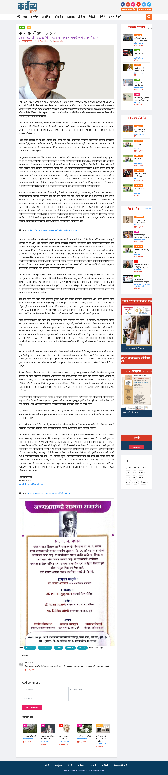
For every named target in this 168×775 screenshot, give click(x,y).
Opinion (138, 126)
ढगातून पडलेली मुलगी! (29, 736)
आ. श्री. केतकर (139, 225)
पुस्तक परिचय (139, 171)
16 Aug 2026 (139, 195)
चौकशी (93, 766)
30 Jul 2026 (139, 288)
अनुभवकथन (139, 141)
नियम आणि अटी (120, 766)
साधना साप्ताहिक (129, 9)
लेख (29, 27)
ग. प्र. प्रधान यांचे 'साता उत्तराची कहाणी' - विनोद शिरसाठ (49, 493)
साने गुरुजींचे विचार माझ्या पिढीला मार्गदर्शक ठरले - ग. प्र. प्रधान (52, 230)
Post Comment (32, 707)
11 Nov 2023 (139, 90)
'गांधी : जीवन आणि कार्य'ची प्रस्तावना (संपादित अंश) (101, 739)
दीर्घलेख (136, 467)
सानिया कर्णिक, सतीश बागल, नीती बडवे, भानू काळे (142, 285)
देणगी (70, 766)
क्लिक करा (136, 447)
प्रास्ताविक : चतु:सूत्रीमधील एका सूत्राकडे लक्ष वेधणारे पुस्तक (141, 100)
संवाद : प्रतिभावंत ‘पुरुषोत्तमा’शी (64, 737)
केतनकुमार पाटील (140, 240)
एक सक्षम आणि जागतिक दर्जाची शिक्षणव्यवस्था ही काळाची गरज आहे (141, 267)
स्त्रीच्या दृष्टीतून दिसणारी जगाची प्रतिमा (140, 175)
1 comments (58, 41)
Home (23, 17)
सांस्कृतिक (59, 17)
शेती (134, 472)
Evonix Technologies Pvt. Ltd (80, 770)
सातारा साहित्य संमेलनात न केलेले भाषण (48, 737)
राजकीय (34, 17)
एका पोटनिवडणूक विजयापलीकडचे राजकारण (141, 236)
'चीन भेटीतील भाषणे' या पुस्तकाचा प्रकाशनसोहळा (141, 280)
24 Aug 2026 (139, 136)
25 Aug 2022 (42, 41)
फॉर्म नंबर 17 (138, 144)
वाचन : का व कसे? (139, 53)
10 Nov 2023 (139, 75)
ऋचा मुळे (138, 179)
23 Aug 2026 (139, 151)
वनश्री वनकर (139, 149)
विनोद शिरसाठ (26, 41)
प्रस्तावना (99, 726)
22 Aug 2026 (139, 166)
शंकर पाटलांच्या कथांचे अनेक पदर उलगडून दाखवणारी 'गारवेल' (140, 222)
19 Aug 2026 (139, 181)
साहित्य (22, 27)
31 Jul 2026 (139, 272)
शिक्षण (128, 477)
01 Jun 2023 (139, 105)
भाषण (137, 50)
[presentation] (148, 28)
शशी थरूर (138, 270)
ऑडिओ (81, 17)
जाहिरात (58, 766)
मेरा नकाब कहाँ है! (139, 188)
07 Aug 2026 (139, 227)
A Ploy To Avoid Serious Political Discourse (139, 131)
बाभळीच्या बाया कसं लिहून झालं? (142, 250)
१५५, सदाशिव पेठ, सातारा (130, 412)
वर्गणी (47, 766)
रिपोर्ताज (144, 467)
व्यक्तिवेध (138, 65)
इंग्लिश (128, 472)
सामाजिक (46, 17)
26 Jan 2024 (139, 60)
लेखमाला (143, 482)
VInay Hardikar (140, 134)
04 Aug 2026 (139, 242)
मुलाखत (128, 467)
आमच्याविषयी (115, 17)
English (71, 17)
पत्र (61, 726)
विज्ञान (135, 482)
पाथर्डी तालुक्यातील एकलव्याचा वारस (139, 69)
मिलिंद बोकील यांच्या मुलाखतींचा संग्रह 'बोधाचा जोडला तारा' (141, 41)
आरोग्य (141, 472)
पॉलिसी (105, 766)
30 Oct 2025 (139, 45)
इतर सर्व (148, 208)
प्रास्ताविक (138, 35)
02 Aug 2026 (139, 257)
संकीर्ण (102, 17)
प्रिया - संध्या (137, 158)
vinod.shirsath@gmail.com (31, 484)
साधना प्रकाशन (145, 9)
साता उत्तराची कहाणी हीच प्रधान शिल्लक (141, 84)
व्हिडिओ (92, 17)
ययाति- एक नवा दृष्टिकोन (84, 736)
